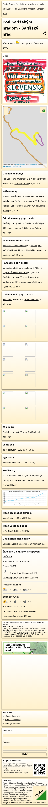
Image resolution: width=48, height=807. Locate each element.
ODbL (31, 785)
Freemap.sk (34, 165)
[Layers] (43, 110)
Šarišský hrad (21, 183)
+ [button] (6, 109)
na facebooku (21, 763)
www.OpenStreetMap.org (33, 783)
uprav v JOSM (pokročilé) (34, 622)
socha (27, 268)
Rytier (5, 287)
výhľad (38, 223)
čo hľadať (7, 742)
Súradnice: (6, 626)
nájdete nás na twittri (12, 716)
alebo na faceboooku (12, 720)
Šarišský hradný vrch (12, 223)
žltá (33, 4)
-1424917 (6, 624)
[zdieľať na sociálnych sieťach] (44, 33)
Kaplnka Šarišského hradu (15, 273)
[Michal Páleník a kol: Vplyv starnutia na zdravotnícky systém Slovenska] (25, 102)
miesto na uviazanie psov (14, 246)
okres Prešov (8, 518)
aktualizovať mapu (17, 622)
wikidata (16, 628)
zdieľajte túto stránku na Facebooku (16, 765)
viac (29, 616)
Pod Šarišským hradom (13, 179)
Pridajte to (6, 803)
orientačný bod (39, 179)
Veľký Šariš (8, 531)
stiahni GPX (7, 628)
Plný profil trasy (10, 485)
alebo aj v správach (12, 724)
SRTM (13, 801)
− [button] (6, 113)
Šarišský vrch (34, 432)
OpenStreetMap (20, 165)
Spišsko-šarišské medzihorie (16, 544)
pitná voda (7, 300)
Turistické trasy (22, 4)
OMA (11, 4)
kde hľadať (7, 731)
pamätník (7, 268)
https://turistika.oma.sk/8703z (12, 167)
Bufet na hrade (32, 300)
